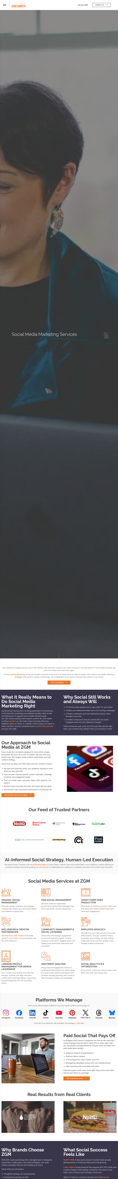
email (39, 726)
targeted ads (13, 721)
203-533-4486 (83, 5)
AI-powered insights (38, 865)
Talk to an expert (57, 682)
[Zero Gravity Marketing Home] (19, 5)
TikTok (45, 1018)
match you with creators (15, 936)
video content (99, 909)
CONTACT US (99, 5)
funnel (106, 1177)
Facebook (19, 1018)
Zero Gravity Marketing (15, 674)
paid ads (49, 726)
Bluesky (112, 1018)
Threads (98, 1018)
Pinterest (72, 1018)
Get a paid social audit (75, 1078)
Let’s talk (80, 1023)
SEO (43, 726)
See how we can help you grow (16, 795)
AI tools (45, 867)
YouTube (59, 1018)
